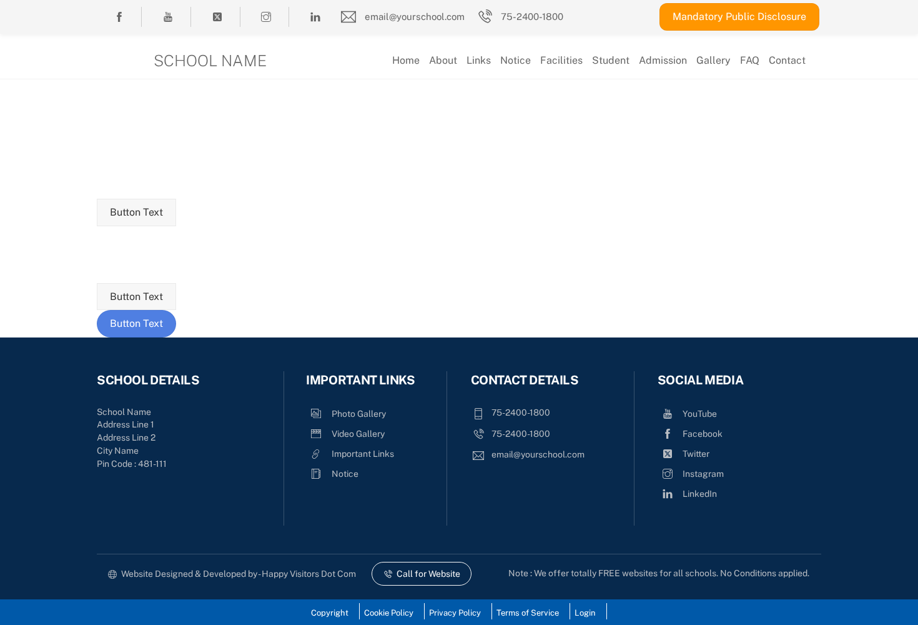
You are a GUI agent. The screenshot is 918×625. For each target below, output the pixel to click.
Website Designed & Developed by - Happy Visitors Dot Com (238, 574)
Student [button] (610, 60)
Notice (515, 60)
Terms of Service (527, 613)
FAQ (749, 60)
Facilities (561, 60)
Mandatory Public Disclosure (739, 16)
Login (585, 613)
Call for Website (428, 574)
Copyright (329, 613)
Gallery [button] (713, 60)
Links (478, 60)
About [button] (443, 60)
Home (406, 60)
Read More (467, 124)
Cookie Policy (388, 613)
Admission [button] (663, 60)
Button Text (136, 212)
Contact (787, 60)
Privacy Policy (455, 613)
